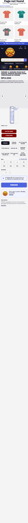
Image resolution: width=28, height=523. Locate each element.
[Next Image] (25, 96)
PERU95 (14, 185)
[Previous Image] (2, 96)
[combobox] (12, 59)
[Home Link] (10, 52)
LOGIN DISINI (8, 135)
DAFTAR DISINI (9, 131)
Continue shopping (5, 5)
